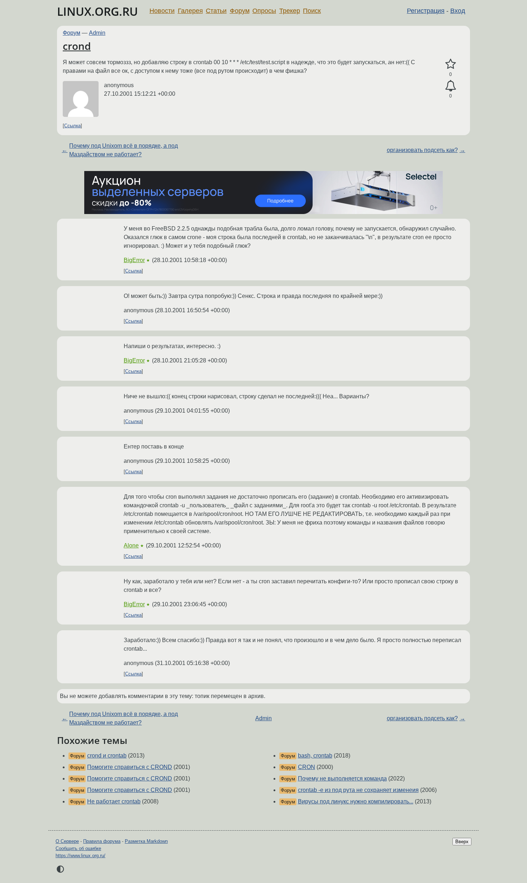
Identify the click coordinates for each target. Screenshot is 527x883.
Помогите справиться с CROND (129, 767)
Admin (97, 33)
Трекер (289, 10)
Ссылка (72, 125)
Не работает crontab (114, 801)
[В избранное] (450, 64)
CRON (306, 767)
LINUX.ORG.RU (97, 11)
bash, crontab (315, 756)
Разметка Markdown (146, 841)
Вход (457, 10)
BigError (134, 260)
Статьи (216, 10)
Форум (240, 10)
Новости (162, 10)
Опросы (264, 10)
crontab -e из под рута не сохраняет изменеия (358, 790)
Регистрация (426, 10)
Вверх (462, 841)
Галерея (190, 10)
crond (77, 46)
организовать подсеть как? (422, 150)
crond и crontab (107, 756)
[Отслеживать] (450, 86)
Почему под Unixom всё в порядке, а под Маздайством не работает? (123, 150)
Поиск (312, 10)
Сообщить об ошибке (78, 848)
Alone (131, 545)
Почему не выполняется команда (342, 778)
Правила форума (101, 841)
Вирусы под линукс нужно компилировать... (355, 801)
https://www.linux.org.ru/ (80, 855)
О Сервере (67, 841)
